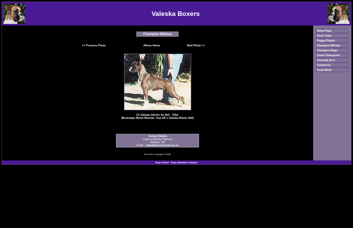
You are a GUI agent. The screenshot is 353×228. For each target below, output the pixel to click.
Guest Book (324, 69)
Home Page (324, 30)
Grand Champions (328, 55)
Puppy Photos (326, 40)
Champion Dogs (327, 50)
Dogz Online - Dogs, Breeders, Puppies (176, 162)
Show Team (324, 35)
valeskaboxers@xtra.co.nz (162, 145)
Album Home (151, 45)
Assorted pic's (326, 60)
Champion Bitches (328, 45)
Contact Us (324, 65)
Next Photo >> (196, 45)
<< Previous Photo (94, 45)
